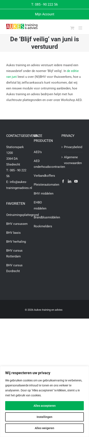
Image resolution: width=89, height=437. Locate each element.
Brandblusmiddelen (47, 217)
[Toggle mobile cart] (72, 28)
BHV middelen (43, 193)
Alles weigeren (44, 428)
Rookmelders (43, 226)
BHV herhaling (16, 241)
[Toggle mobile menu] (80, 28)
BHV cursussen (17, 224)
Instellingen (44, 417)
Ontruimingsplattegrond (22, 215)
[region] (44, 401)
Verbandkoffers (44, 176)
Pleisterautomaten (46, 184)
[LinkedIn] (69, 181)
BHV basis (13, 233)
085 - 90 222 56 (46, 4)
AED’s (38, 152)
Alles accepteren (45, 405)
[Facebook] (63, 181)
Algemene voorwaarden (72, 160)
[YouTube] (76, 181)
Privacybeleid (72, 147)
